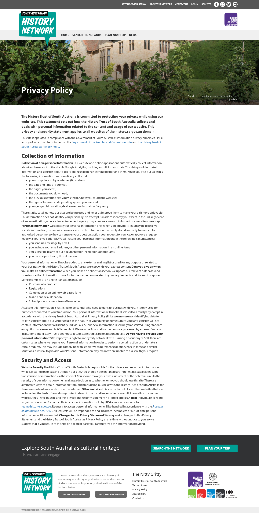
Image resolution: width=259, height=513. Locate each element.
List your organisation (133, 4)
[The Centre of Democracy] (232, 493)
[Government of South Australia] (212, 478)
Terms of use (139, 485)
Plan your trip (115, 35)
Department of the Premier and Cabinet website (102, 142)
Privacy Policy (139, 489)
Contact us (181, 4)
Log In (194, 4)
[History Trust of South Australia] (195, 479)
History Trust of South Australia (149, 481)
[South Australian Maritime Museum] (211, 493)
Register (206, 4)
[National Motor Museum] (201, 493)
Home (65, 35)
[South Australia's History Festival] (220, 493)
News (133, 35)
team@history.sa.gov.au (36, 406)
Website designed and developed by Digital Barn (53, 510)
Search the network (86, 35)
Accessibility (139, 494)
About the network (161, 4)
